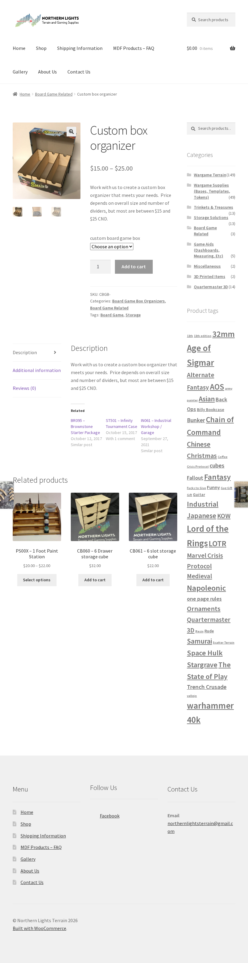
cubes (217, 465)
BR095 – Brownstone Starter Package (85, 426)
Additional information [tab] (37, 370)
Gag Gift (226, 488)
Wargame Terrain (210, 175)
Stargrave (202, 664)
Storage (133, 315)
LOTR (217, 543)
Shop (41, 48)
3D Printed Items (209, 276)
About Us (47, 72)
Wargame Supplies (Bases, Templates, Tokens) (212, 191)
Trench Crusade (207, 686)
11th (190, 336)
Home (19, 48)
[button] (71, 131)
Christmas (202, 455)
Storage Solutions (211, 217)
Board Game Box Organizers (138, 301)
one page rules (204, 598)
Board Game (111, 315)
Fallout (195, 477)
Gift (189, 495)
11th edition (202, 336)
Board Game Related (54, 94)
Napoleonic (206, 588)
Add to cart (134, 266)
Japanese (201, 515)
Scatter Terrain (223, 643)
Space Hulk (205, 653)
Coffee (222, 457)
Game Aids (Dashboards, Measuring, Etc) (208, 250)
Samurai (199, 641)
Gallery (20, 72)
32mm (223, 334)
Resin (199, 631)
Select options (37, 580)
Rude (209, 631)
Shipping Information (80, 48)
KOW (223, 516)
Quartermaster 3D (211, 286)
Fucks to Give (196, 488)
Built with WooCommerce (39, 928)
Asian (207, 398)
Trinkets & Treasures (213, 207)
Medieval (199, 576)
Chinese (198, 444)
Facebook (109, 816)
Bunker (196, 420)
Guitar (199, 494)
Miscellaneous (207, 266)
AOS (217, 387)
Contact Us (78, 72)
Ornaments (203, 608)
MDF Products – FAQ (133, 48)
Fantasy (217, 477)
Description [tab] (25, 352)
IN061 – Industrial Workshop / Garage (156, 426)
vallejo (192, 696)
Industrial (202, 504)
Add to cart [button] (95, 580)
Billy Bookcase (210, 409)
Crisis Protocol (198, 466)
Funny (213, 487)
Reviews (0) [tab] (24, 388)
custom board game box (115, 238)
